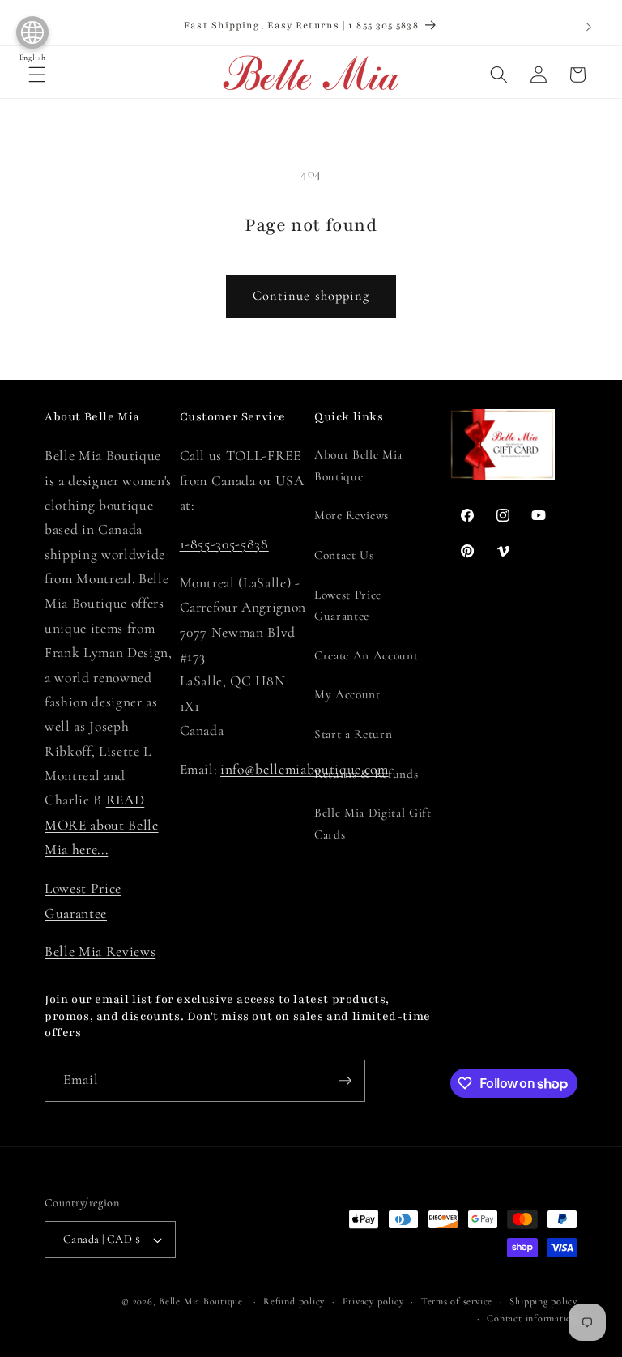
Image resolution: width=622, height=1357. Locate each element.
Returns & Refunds (366, 773)
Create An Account (366, 655)
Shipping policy (543, 1301)
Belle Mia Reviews (100, 951)
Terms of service (456, 1301)
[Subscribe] (345, 1081)
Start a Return (353, 734)
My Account (347, 694)
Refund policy (294, 1301)
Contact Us (344, 555)
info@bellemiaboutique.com (304, 769)
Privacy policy (373, 1301)
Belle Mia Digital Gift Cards (373, 823)
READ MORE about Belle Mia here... (102, 825)
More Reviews (351, 515)
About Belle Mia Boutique (358, 465)
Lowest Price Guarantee (347, 605)
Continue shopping (311, 296)
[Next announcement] (589, 27)
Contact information (532, 1318)
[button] (37, 74)
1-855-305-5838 (224, 544)
